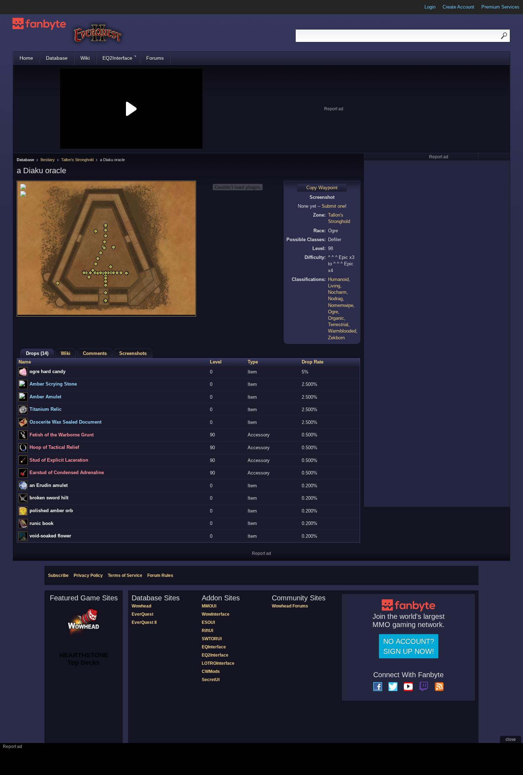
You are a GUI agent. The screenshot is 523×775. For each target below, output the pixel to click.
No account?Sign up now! (408, 646)
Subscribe (58, 575)
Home (26, 58)
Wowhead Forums (290, 606)
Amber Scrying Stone (53, 384)
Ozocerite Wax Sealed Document (65, 422)
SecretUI (211, 679)
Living (334, 285)
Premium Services (500, 7)
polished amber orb (51, 510)
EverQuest (142, 614)
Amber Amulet (45, 396)
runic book (41, 523)
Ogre (333, 311)
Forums (155, 58)
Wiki (85, 58)
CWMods (211, 671)
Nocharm (337, 292)
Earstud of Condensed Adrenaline (67, 472)
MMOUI (209, 606)
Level (216, 362)
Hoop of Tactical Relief (54, 447)
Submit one (333, 206)
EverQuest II (144, 622)
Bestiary (48, 160)
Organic (336, 318)
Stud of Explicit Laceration (59, 460)
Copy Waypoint (322, 187)
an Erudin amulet (49, 485)
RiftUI (207, 630)
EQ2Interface (117, 58)
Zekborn (336, 337)
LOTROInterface (218, 663)
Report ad (333, 108)
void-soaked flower (50, 535)
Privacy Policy (88, 575)
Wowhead (141, 606)
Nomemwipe (340, 305)
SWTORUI (212, 638)
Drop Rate (312, 362)
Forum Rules (160, 575)
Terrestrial (338, 324)
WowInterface (215, 614)
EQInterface (214, 646)
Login (429, 7)
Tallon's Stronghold (77, 160)
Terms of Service (125, 575)
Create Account (458, 7)
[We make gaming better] (22, 7)
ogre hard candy (47, 371)
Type (253, 362)
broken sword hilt (49, 497)
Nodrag (335, 298)
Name (25, 362)
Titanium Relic (46, 409)
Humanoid (338, 279)
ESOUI (208, 622)
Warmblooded (342, 331)
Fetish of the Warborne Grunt (62, 434)
